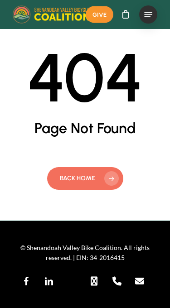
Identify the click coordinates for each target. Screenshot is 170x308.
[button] (148, 14)
